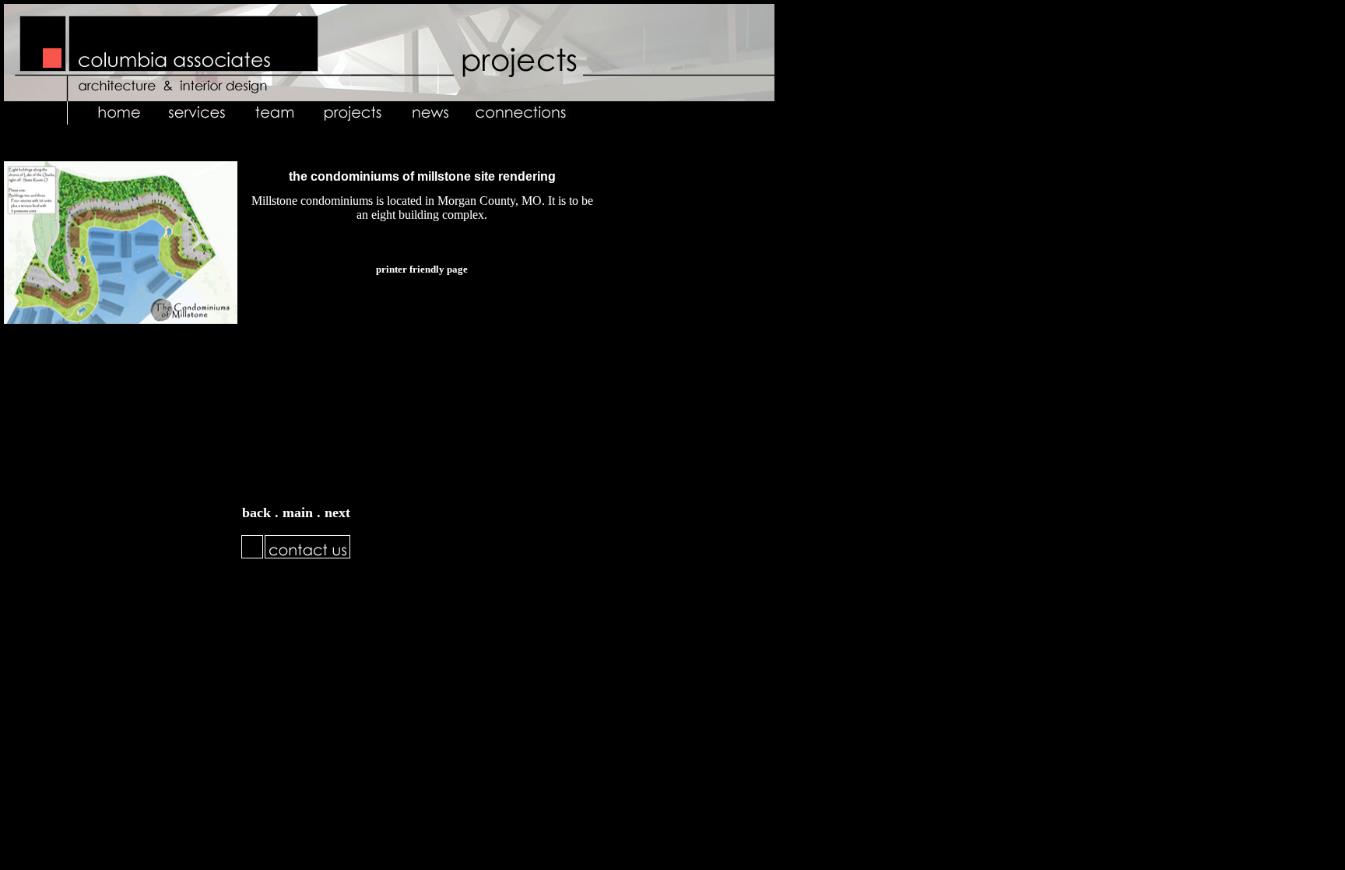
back (256, 512)
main (300, 512)
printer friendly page (422, 269)
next (337, 512)
